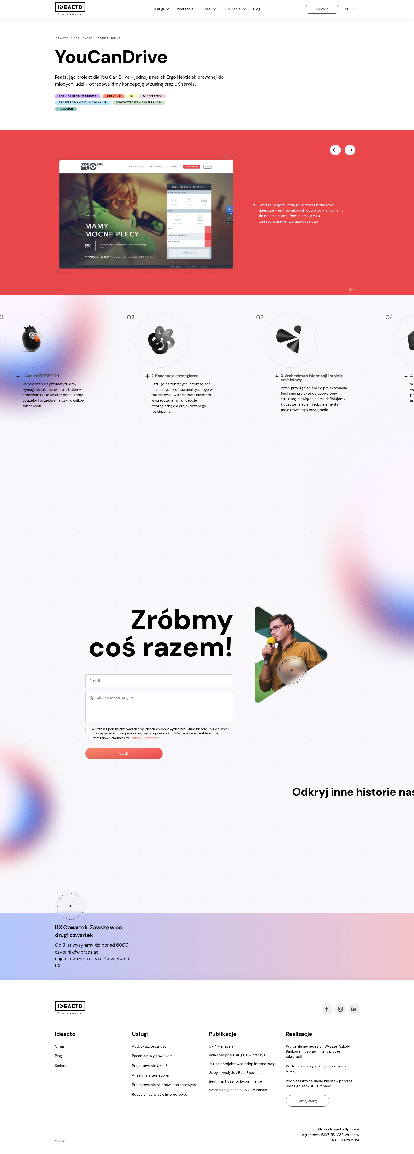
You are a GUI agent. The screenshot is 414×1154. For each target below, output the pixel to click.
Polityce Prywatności (144, 915)
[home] (70, 9)
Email (92, 871)
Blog (256, 9)
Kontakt (322, 9)
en (355, 9)
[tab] (350, 289)
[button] (161, 9)
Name (93, 853)
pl (347, 9)
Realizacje (185, 9)
